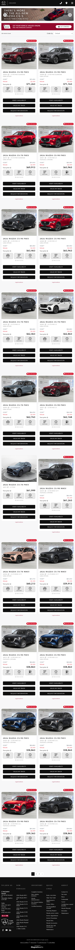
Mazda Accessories (51, 923)
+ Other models (20, 928)
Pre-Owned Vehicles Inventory (37, 903)
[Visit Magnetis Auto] (37, 947)
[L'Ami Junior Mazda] (9, 3)
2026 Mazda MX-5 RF (21, 898)
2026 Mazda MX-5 (21, 895)
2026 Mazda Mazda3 (22, 920)
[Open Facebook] (3, 930)
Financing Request (51, 910)
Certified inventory (36, 906)
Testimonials (64, 899)
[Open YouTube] (6, 930)
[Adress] (66, 3)
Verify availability (19, 100)
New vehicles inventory (35, 895)
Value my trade (19, 105)
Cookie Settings (51, 942)
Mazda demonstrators (35, 899)
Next (70, 15)
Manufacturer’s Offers (50, 901)
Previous (5, 15)
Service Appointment (52, 915)
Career (63, 902)
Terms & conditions (24, 942)
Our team (64, 894)
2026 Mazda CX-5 (21, 926)
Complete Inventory (36, 892)
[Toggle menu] (71, 3)
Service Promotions (51, 918)
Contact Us (64, 892)
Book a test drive (51, 895)
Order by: (50, 33)
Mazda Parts (49, 920)
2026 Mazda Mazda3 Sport (22, 923)
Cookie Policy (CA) (42, 942)
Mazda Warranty (66, 908)
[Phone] (61, 3)
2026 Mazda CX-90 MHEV (21, 912)
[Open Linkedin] (10, 930)
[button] (2, 56)
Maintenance (50, 929)
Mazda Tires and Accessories (51, 926)
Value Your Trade (51, 898)
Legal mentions (19, 115)
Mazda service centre (52, 913)
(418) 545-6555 (6, 908)
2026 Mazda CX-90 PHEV (21, 916)
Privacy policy (33, 942)
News (63, 897)
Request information (19, 110)
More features (19, 93)
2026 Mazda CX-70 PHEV (21, 908)
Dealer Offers (50, 904)
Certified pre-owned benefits (67, 905)
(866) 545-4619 (6, 905)
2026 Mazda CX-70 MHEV (21, 904)
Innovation (64, 910)
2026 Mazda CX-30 (21, 901)
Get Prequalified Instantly (51, 907)
